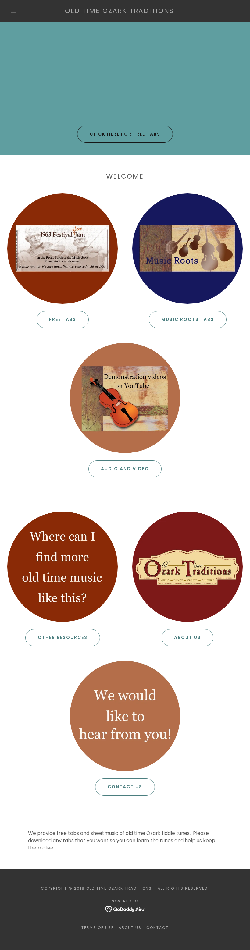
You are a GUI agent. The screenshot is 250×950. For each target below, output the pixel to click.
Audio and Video (125, 469)
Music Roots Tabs (187, 319)
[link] (119, 11)
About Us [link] (130, 927)
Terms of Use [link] (97, 927)
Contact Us (125, 787)
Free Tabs (62, 319)
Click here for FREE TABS (125, 134)
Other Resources (63, 637)
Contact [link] (157, 927)
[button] (13, 11)
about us (187, 637)
